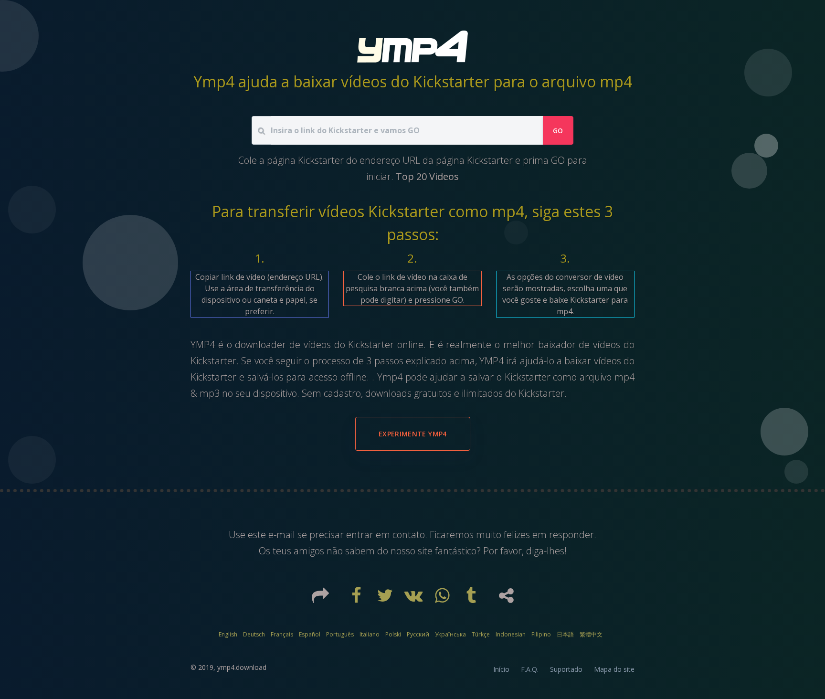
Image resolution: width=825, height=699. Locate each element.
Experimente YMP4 (413, 433)
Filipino (541, 634)
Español (309, 634)
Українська (450, 634)
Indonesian (511, 634)
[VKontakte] (415, 598)
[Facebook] (357, 598)
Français (282, 634)
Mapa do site (614, 669)
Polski (393, 634)
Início (501, 669)
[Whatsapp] (443, 598)
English (228, 634)
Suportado (566, 669)
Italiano (370, 634)
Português (340, 634)
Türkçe (481, 634)
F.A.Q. (530, 669)
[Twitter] (386, 598)
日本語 (565, 634)
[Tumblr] (472, 598)
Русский (418, 634)
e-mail (282, 534)
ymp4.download (241, 667)
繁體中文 (591, 634)
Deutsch (254, 634)
